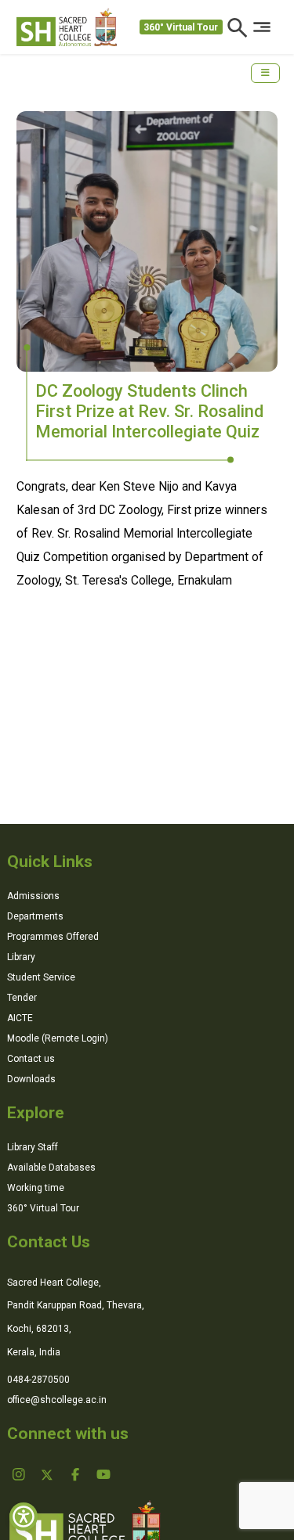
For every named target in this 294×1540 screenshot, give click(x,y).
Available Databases (51, 1167)
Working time (35, 1187)
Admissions (33, 896)
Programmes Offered (53, 936)
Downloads (31, 1079)
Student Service (41, 977)
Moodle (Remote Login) (57, 1038)
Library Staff (32, 1147)
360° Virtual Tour (180, 27)
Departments (35, 916)
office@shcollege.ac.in (57, 1399)
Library (21, 957)
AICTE (20, 1018)
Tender (22, 997)
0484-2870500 (38, 1379)
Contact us (31, 1058)
